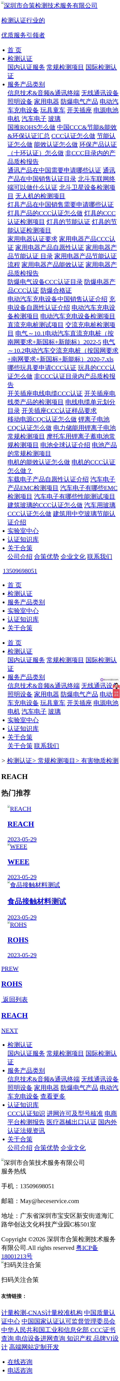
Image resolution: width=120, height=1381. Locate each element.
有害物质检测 (100, 760)
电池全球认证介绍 (65, 445)
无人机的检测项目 (40, 196)
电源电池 (105, 110)
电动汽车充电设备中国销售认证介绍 (58, 299)
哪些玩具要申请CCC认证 (42, 367)
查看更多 (52, 1096)
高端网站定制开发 (34, 1347)
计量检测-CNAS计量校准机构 (41, 1312)
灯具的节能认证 (68, 221)
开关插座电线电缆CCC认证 (45, 393)
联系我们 (99, 556)
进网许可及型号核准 (75, 1113)
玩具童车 (52, 110)
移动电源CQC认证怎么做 (42, 419)
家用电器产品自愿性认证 (49, 247)
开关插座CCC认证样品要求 (59, 410)
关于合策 (20, 548)
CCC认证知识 (26, 1113)
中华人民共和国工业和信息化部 (45, 1329)
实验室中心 (23, 530)
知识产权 (80, 1338)
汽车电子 (34, 118)
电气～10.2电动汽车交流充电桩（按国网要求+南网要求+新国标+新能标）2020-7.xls (63, 350)
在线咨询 (20, 1361)
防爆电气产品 (79, 101)
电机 (14, 118)
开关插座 (79, 110)
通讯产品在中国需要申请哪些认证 (54, 170)
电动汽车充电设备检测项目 (77, 316)
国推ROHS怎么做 (31, 127)
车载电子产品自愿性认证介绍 (48, 479)
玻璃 (54, 118)
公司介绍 (20, 556)
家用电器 (46, 101)
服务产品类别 (26, 84)
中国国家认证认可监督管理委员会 (68, 1321)
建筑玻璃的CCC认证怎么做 (45, 505)
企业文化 (73, 556)
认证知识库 (23, 539)
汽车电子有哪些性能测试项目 (74, 496)
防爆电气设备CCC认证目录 (45, 281)
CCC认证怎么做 (73, 135)
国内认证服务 (26, 67)
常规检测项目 (65, 67)
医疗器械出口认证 (72, 1122)
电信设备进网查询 (41, 1338)
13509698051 (20, 570)
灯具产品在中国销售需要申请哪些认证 (61, 204)
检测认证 (20, 58)
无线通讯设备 (100, 92)
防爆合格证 (56, 290)
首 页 (15, 50)
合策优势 (46, 556)
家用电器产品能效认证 (53, 264)
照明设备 (20, 101)
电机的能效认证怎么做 (39, 462)
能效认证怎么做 (56, 144)
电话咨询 (20, 1370)
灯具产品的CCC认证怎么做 (45, 213)
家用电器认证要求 (33, 238)
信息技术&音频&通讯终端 (44, 92)
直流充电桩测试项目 (36, 324)
